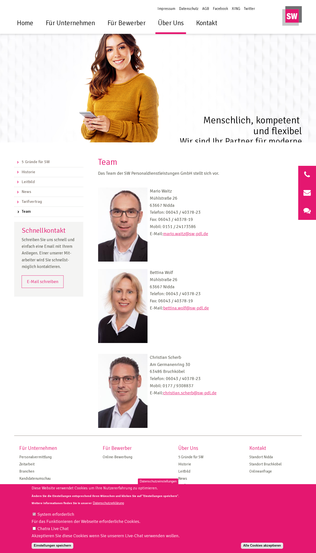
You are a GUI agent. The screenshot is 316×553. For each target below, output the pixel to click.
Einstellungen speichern (52, 545)
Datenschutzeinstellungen (158, 481)
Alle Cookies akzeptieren (262, 545)
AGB (205, 8)
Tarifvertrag (32, 201)
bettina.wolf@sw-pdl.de (186, 308)
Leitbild (28, 181)
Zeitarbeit (27, 464)
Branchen (26, 471)
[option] (158, 78)
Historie (28, 172)
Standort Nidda (261, 457)
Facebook (220, 8)
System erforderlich (56, 514)
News (26, 191)
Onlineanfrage (260, 471)
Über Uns (171, 23)
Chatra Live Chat (53, 528)
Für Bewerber (126, 23)
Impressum (166, 8)
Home (25, 23)
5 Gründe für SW (36, 161)
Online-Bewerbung (117, 457)
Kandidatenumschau (35, 478)
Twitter (249, 8)
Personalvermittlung (35, 457)
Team (26, 211)
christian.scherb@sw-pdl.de (190, 393)
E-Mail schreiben (43, 281)
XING (236, 8)
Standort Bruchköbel (265, 464)
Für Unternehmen (70, 23)
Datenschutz (188, 8)
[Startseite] (292, 17)
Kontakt (206, 23)
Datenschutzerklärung (108, 503)
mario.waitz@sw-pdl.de (185, 233)
